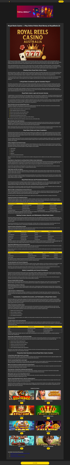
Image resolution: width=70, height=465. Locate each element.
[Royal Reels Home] (10, 1)
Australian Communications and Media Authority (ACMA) (20, 453)
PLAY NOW (61, 1)
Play (21, 418)
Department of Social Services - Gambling (18, 456)
